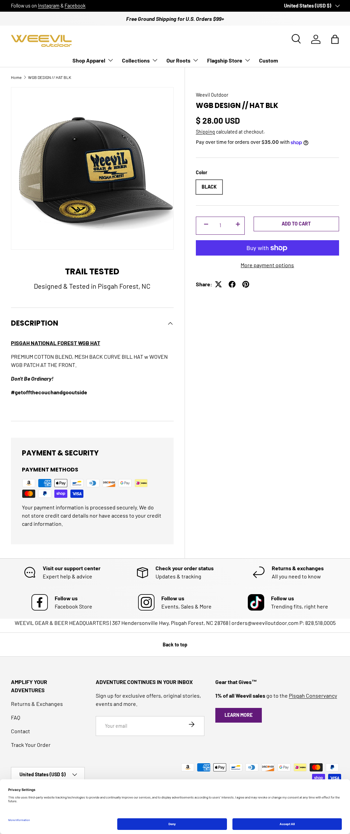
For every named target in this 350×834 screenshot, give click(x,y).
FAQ (15, 717)
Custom (268, 60)
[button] (334, 39)
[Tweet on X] (218, 284)
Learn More (239, 715)
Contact (20, 731)
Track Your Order (31, 744)
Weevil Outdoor (212, 95)
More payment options (267, 265)
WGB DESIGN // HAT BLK (49, 77)
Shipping (205, 132)
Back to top (175, 644)
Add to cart (296, 224)
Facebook (75, 6)
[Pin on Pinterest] (246, 284)
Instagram (48, 6)
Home (16, 77)
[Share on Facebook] (232, 284)
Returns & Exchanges (37, 703)
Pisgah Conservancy (313, 695)
